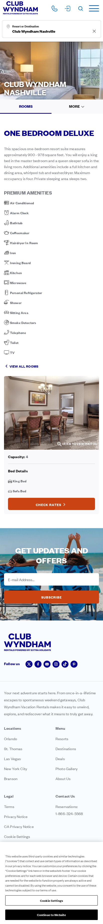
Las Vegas (12, 758)
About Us (63, 778)
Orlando (10, 738)
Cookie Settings (51, 900)
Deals (60, 758)
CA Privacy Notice (19, 826)
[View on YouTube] (47, 664)
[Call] (55, 8)
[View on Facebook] (38, 664)
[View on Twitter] (29, 664)
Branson (11, 778)
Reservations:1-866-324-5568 (69, 810)
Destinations (66, 748)
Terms (9, 806)
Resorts (62, 738)
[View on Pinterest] (74, 664)
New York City (15, 768)
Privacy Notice (16, 816)
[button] (93, 8)
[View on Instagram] (56, 664)
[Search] (81, 8)
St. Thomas (13, 748)
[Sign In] (67, 8)
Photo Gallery (67, 768)
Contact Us (65, 796)
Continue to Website (51, 914)
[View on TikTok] (65, 664)
